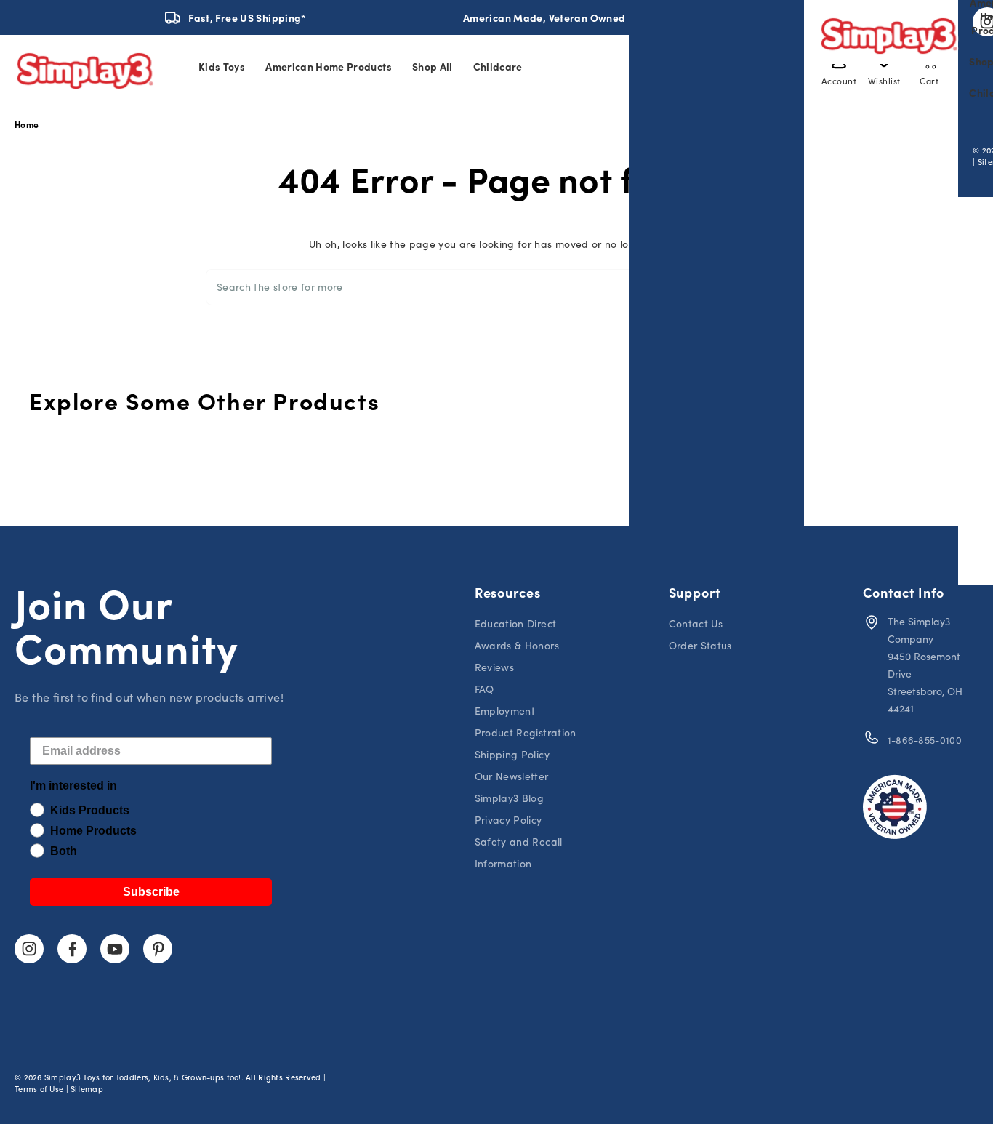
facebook (72, 948)
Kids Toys (221, 66)
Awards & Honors (517, 645)
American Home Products (328, 66)
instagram (29, 948)
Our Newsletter (512, 776)
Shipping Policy (512, 754)
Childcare (498, 66)
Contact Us (696, 623)
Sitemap (87, 1088)
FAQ (484, 689)
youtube (114, 948)
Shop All (432, 66)
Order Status (700, 645)
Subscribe (151, 892)
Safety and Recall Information (519, 852)
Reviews (494, 667)
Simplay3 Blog (509, 798)
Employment (505, 711)
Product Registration (525, 732)
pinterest (157, 948)
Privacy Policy (508, 820)
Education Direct (516, 623)
